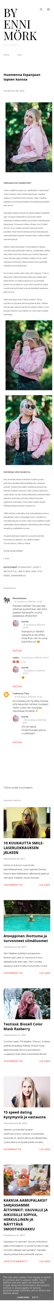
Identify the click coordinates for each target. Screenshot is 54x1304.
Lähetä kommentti (15, 1261)
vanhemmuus (18, 575)
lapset (37, 567)
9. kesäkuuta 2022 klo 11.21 (28, 696)
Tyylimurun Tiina (21, 693)
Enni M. (25, 621)
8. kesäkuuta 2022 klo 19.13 (34, 657)
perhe (7, 575)
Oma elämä (24, 571)
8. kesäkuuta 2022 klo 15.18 (28, 601)
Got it (35, 1297)
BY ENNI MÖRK (20, 24)
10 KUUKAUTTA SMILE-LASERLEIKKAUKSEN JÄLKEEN (24, 847)
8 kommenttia (12, 1149)
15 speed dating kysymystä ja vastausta (25, 1114)
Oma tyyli (36, 571)
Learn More (23, 1297)
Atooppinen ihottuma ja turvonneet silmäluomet (26, 938)
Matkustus (10, 571)
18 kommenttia (13, 884)
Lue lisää (44, 884)
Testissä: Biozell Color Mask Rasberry (23, 1026)
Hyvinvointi (25, 567)
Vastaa (17, 650)
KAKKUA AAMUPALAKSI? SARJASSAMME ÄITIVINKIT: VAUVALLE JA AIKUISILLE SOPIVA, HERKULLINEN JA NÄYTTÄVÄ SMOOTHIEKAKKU (26, 1214)
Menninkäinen (19, 598)
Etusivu (6, 54)
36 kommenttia (13, 973)
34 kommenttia (13, 1061)
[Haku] (41, 5)
